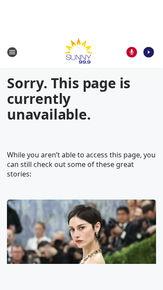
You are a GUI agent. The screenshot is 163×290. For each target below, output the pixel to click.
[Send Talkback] (131, 52)
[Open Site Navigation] (12, 52)
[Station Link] (78, 52)
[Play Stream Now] (148, 52)
